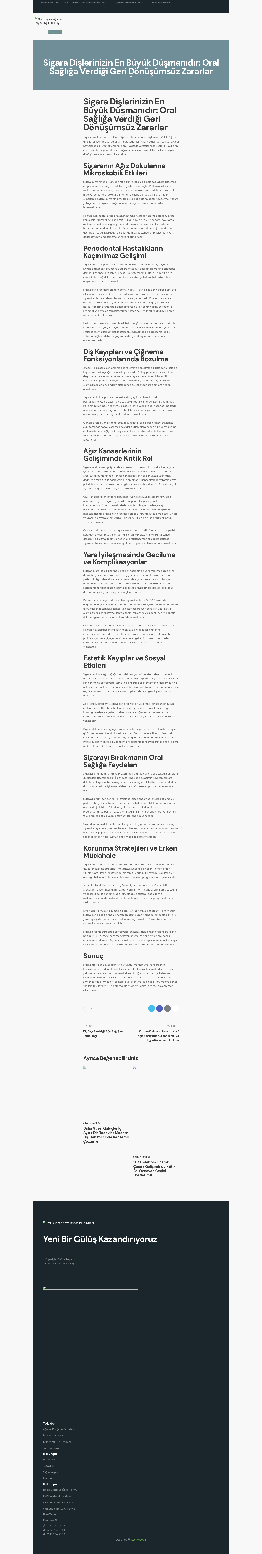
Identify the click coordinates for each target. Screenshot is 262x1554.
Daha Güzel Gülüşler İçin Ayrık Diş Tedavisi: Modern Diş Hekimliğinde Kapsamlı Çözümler (106, 1135)
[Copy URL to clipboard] (175, 1008)
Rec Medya (137, 1539)
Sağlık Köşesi (91, 1123)
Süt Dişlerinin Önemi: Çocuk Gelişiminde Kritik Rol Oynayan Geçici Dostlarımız (154, 1169)
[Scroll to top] (253, 1535)
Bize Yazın (49, 1514)
